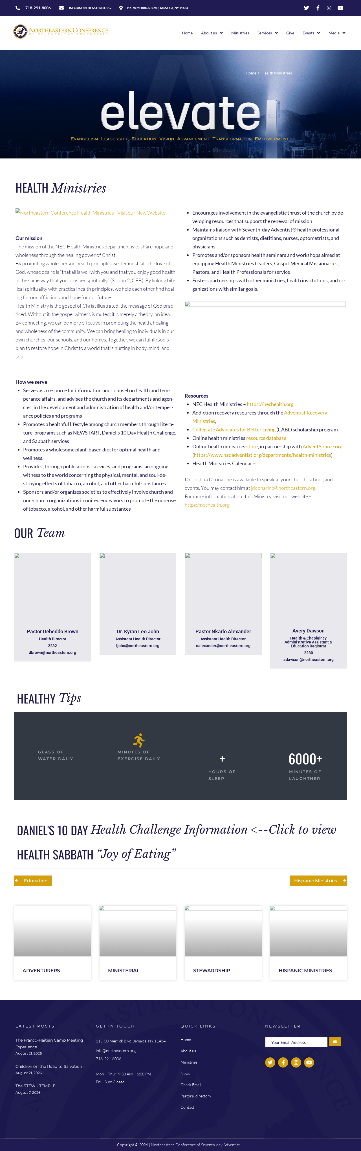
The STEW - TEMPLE (35, 1085)
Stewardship (211, 970)
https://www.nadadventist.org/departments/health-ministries (262, 455)
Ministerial (124, 970)
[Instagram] (329, 8)
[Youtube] (340, 8)
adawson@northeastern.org (308, 659)
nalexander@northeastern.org (223, 645)
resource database (266, 438)
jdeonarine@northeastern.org (283, 488)
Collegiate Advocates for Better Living (234, 429)
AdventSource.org (322, 446)
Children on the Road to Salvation (49, 1066)
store (252, 446)
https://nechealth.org (270, 404)
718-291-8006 (108, 1058)
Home (251, 72)
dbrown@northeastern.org (52, 652)
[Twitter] (306, 8)
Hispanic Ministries (315, 880)
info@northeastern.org (116, 1050)
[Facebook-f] (318, 8)
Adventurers (41, 970)
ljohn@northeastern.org (137, 645)
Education (36, 880)
